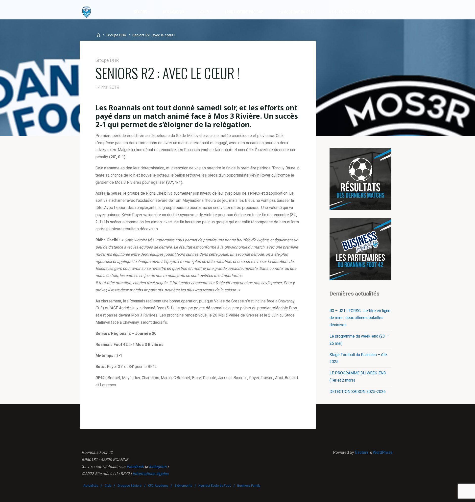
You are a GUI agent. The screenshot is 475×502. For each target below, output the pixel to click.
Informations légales (150, 473)
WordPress (383, 452)
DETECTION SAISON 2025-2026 (358, 391)
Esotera (361, 452)
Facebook (135, 466)
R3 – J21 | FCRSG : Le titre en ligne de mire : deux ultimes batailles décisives (360, 317)
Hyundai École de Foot (214, 485)
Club (108, 485)
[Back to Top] (455, 495)
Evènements (183, 485)
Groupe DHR (116, 35)
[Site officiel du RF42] (87, 11)
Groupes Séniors (130, 485)
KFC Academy (158, 485)
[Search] (388, 12)
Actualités (90, 485)
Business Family (248, 485)
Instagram (158, 466)
